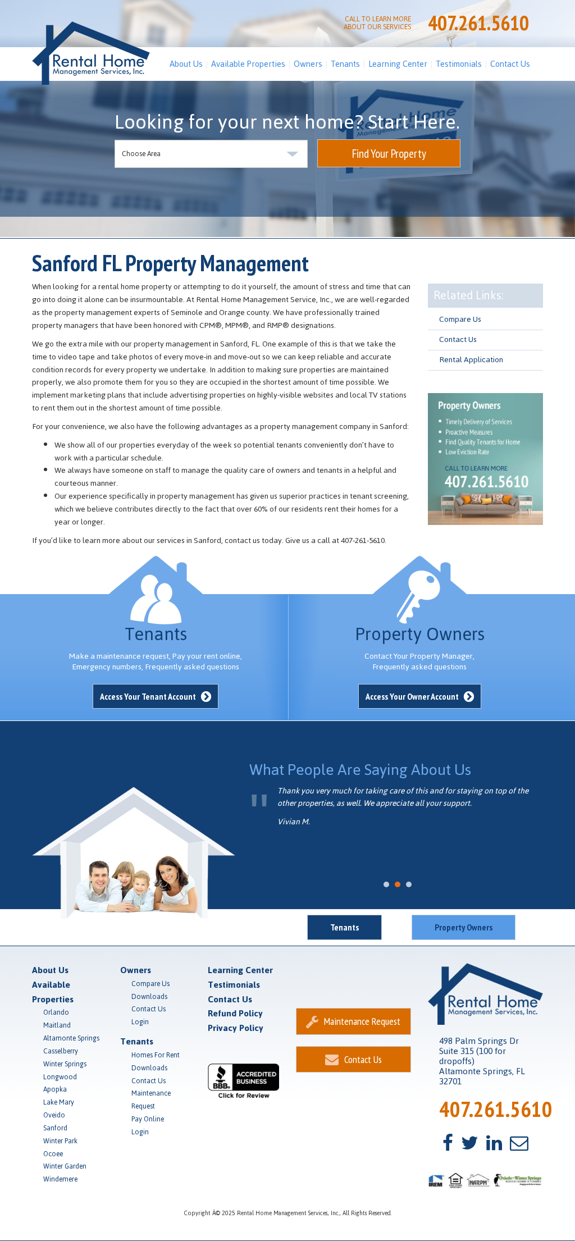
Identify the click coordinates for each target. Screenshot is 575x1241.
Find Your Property (389, 153)
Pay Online (147, 1119)
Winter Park (60, 1141)
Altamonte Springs (71, 1038)
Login (140, 1022)
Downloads (149, 996)
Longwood (60, 1077)
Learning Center (397, 64)
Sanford (55, 1128)
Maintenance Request (151, 1100)
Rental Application (471, 359)
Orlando (56, 1012)
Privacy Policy (235, 1028)
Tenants (345, 64)
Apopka (55, 1089)
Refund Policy (235, 1013)
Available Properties (248, 64)
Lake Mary (58, 1102)
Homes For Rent (155, 1055)
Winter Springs (64, 1064)
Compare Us (460, 319)
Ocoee (53, 1154)
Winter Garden (64, 1166)
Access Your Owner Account (413, 696)
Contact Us (510, 64)
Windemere (60, 1179)
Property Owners (463, 927)
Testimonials (459, 64)
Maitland (57, 1025)
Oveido (54, 1115)
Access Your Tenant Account (149, 696)
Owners (308, 64)
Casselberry (60, 1051)
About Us (186, 64)
